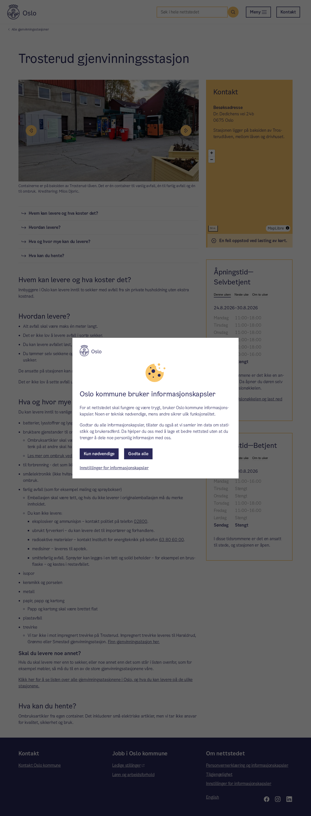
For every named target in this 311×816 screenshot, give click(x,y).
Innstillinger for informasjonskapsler (114, 468)
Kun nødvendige (99, 454)
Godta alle (138, 454)
